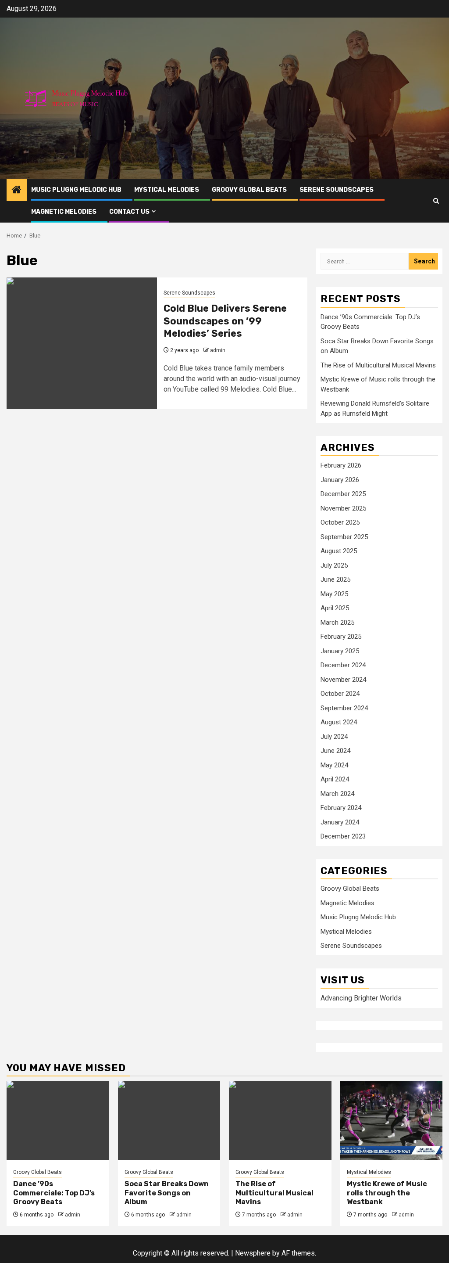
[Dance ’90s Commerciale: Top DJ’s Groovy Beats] (58, 1120)
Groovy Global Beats (249, 190)
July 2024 (334, 737)
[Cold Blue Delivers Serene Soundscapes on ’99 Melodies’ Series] (82, 343)
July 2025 (334, 565)
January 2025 (340, 651)
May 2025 (334, 594)
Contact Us (129, 212)
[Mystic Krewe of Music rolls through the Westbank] (391, 1120)
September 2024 (344, 708)
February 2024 (341, 808)
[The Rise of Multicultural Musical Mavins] (280, 1120)
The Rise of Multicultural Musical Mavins (378, 365)
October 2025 (340, 522)
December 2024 (343, 665)
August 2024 (339, 722)
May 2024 (334, 765)
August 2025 (339, 551)
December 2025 (343, 494)
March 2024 (337, 794)
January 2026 (340, 480)
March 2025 (337, 622)
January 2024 (340, 822)
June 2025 (335, 579)
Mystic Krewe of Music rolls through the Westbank (387, 1193)
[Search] (436, 200)
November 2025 (343, 508)
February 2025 (341, 636)
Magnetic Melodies (63, 212)
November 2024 (343, 680)
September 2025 (344, 537)
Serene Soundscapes (336, 190)
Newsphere (253, 1253)
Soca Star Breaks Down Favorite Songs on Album (167, 1193)
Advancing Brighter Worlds (361, 998)
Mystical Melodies (166, 190)
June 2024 (335, 751)
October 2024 (340, 694)
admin (217, 350)
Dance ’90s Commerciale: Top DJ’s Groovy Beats (54, 1193)
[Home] (16, 190)
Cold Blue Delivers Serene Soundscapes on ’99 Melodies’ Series (225, 320)
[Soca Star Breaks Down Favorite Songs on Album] (169, 1120)
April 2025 (335, 608)
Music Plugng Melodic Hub (76, 190)
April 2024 (335, 779)
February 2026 (341, 465)
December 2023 (343, 836)
